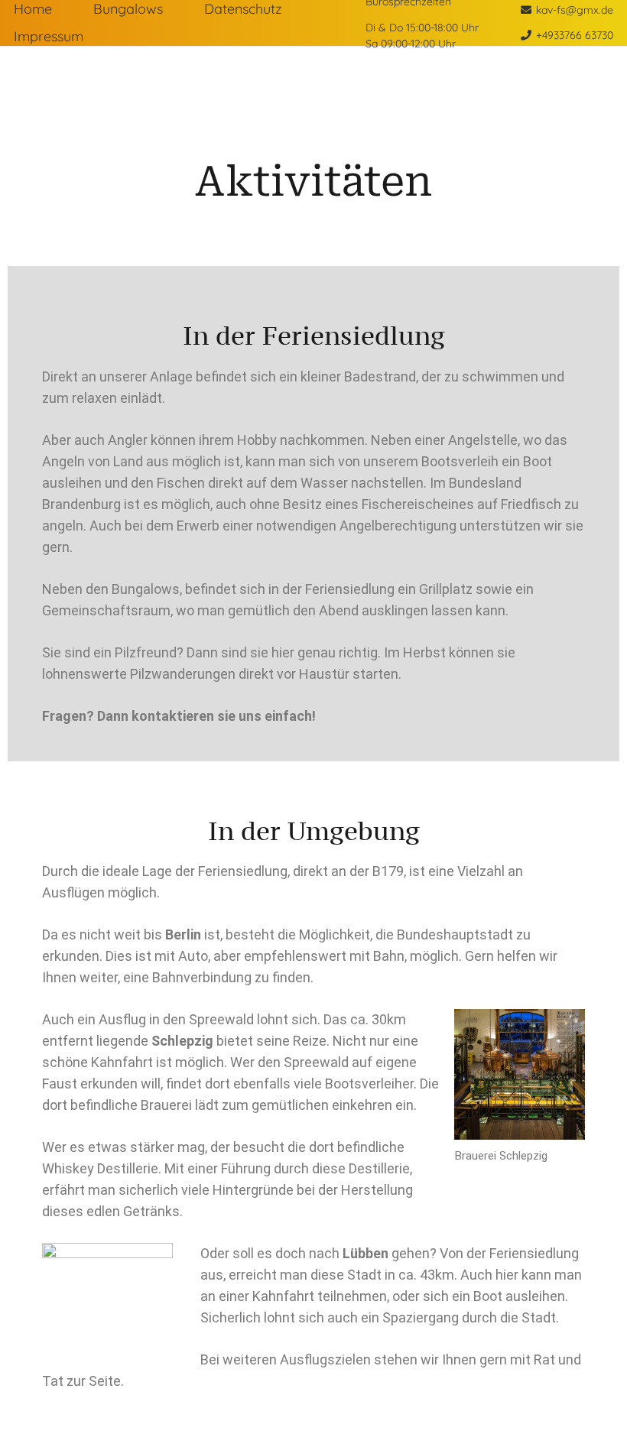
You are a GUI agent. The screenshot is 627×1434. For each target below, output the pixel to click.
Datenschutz (243, 9)
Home (33, 9)
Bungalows (128, 9)
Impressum (48, 36)
